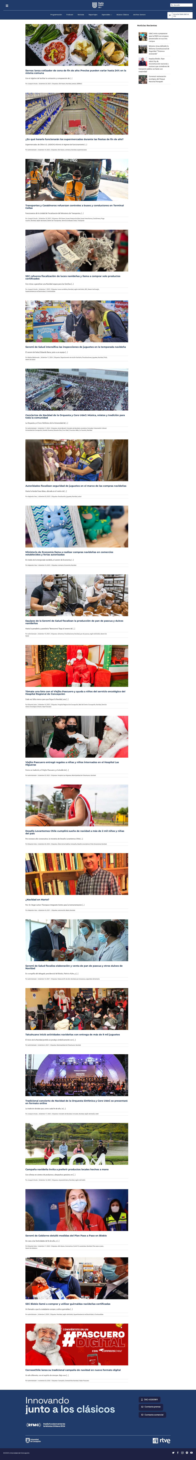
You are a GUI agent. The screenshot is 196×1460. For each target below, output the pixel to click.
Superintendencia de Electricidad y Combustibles (40, 291)
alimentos (61, 634)
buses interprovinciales (73, 218)
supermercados (82, 150)
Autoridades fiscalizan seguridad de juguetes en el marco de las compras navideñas (75, 486)
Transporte (81, 220)
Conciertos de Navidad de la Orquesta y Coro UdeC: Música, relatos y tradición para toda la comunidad (75, 416)
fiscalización (62, 496)
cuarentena (82, 1246)
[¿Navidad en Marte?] (76, 874)
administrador (32, 150)
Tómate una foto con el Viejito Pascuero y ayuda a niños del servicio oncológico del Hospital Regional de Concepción (75, 692)
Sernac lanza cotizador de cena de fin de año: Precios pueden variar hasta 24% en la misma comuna (75, 71)
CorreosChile (69, 1381)
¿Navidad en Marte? (37, 899)
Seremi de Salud (30, 359)
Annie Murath (62, 428)
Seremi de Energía (93, 289)
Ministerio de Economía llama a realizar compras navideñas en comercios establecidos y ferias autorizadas (69, 553)
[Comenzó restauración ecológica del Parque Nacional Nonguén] (143, 76)
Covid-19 (76, 1246)
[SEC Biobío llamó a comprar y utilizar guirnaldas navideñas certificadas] (76, 1278)
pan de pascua (84, 634)
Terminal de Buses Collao (69, 220)
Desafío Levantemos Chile (85, 844)
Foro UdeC (65, 430)
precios (74, 84)
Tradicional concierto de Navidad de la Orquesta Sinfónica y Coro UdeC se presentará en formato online (76, 1102)
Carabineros (96, 218)
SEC (86, 289)
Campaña (74, 844)
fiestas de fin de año (64, 979)
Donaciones (97, 844)
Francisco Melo (74, 430)
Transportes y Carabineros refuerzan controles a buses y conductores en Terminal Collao (74, 206)
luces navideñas (63, 289)
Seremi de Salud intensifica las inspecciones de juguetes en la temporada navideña (75, 347)
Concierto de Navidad (73, 428)
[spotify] (187, 1453)
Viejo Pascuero (46, 707)
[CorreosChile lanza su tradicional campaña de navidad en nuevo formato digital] (76, 1344)
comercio (68, 150)
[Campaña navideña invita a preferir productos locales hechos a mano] (76, 1144)
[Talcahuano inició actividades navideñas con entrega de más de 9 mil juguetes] (76, 1009)
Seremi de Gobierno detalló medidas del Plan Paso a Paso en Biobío (66, 1235)
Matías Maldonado (33, 357)
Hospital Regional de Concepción (68, 704)
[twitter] (173, 1453)
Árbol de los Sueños (64, 844)
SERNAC (79, 84)
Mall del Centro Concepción (87, 704)
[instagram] (182, 1453)
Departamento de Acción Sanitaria (71, 357)
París (105, 357)
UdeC (97, 1114)
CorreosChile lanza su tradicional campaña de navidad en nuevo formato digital (73, 1370)
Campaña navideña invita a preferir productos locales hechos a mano (67, 1169)
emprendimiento (64, 1180)
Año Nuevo (62, 84)
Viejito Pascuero (84, 1381)
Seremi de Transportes (54, 220)
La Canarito (82, 430)
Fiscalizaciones (87, 357)
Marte (67, 910)
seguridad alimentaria (93, 979)
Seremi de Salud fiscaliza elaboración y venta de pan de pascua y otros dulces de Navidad (74, 967)
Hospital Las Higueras (64, 775)
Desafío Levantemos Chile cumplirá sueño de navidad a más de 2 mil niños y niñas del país (74, 832)
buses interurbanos (86, 218)
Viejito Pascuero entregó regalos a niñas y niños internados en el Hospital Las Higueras (72, 763)
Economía (67, 565)
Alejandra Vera (32, 496)
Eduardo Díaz (58, 430)
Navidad (68, 84)
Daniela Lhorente (48, 430)
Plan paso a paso (98, 1246)
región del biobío (42, 220)
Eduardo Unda (32, 704)
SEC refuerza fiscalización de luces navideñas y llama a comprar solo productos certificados (72, 277)
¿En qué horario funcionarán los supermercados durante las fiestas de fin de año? (74, 139)
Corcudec (90, 428)
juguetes (94, 357)
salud (79, 496)
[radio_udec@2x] (98, 3)
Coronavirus (69, 1246)
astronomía (61, 910)
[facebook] (178, 1453)
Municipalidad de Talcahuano (81, 775)
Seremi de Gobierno (31, 1248)
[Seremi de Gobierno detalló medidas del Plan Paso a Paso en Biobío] (76, 1210)
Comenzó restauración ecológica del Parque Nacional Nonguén (157, 79)
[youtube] (191, 1453)
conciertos (83, 428)
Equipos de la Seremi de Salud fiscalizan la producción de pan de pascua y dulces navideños (74, 622)
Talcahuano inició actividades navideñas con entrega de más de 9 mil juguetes (72, 1034)
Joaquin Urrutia (33, 84)
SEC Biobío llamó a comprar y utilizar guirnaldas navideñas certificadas (67, 1304)
